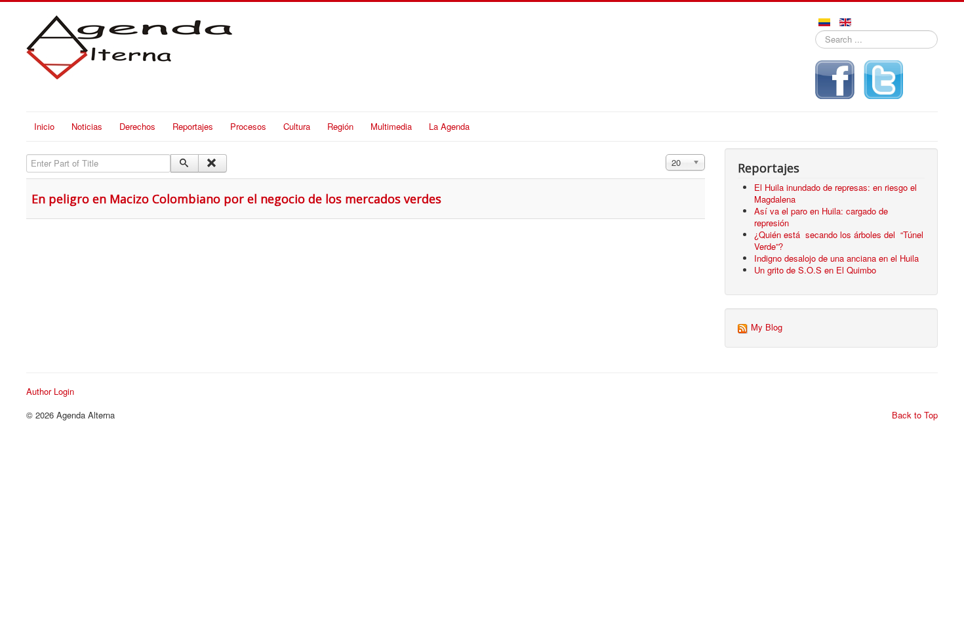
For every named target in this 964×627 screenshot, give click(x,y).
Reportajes (192, 126)
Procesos (248, 126)
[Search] (185, 163)
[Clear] (212, 163)
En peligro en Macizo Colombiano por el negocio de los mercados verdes (236, 199)
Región (340, 126)
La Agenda (449, 126)
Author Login (50, 391)
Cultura (296, 126)
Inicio (44, 126)
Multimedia (391, 126)
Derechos (137, 126)
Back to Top (915, 415)
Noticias (86, 126)
